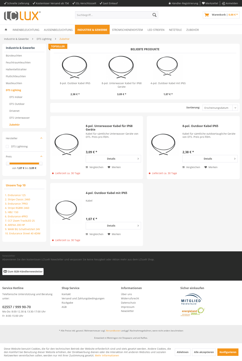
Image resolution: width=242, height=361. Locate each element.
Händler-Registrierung (185, 3)
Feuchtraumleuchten (18, 62)
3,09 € (32, 168)
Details (111, 158)
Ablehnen (182, 352)
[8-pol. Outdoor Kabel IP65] (75, 67)
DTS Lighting (13, 90)
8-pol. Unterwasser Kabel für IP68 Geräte (122, 84)
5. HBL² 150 (11, 212)
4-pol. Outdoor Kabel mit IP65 (168, 83)
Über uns (126, 294)
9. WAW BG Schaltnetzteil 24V (22, 229)
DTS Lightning (19, 146)
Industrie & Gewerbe (20, 48)
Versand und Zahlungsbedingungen (83, 298)
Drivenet (14, 110)
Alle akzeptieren (204, 352)
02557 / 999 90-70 (16, 307)
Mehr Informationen (107, 355)
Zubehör (14, 124)
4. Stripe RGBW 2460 (17, 208)
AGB (64, 307)
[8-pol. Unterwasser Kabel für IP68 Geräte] (121, 67)
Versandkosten (113, 330)
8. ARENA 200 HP (15, 225)
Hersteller (12, 138)
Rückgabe (67, 302)
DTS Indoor (15, 97)
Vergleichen (96, 167)
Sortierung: (193, 107)
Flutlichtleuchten (16, 76)
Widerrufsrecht (130, 298)
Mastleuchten (14, 83)
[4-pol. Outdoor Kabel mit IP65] (168, 67)
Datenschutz (128, 302)
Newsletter (127, 311)
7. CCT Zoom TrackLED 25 (20, 220)
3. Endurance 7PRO (16, 203)
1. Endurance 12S (15, 195)
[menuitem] (183, 3)
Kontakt (66, 294)
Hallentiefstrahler (16, 69)
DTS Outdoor (17, 104)
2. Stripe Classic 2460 (17, 199)
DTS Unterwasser (19, 117)
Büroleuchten (14, 55)
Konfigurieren (228, 352)
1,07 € (21, 168)
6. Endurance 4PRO (16, 216)
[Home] (6, 29)
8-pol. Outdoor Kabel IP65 (75, 83)
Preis (9, 156)
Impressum (127, 307)
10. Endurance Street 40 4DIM (22, 233)
